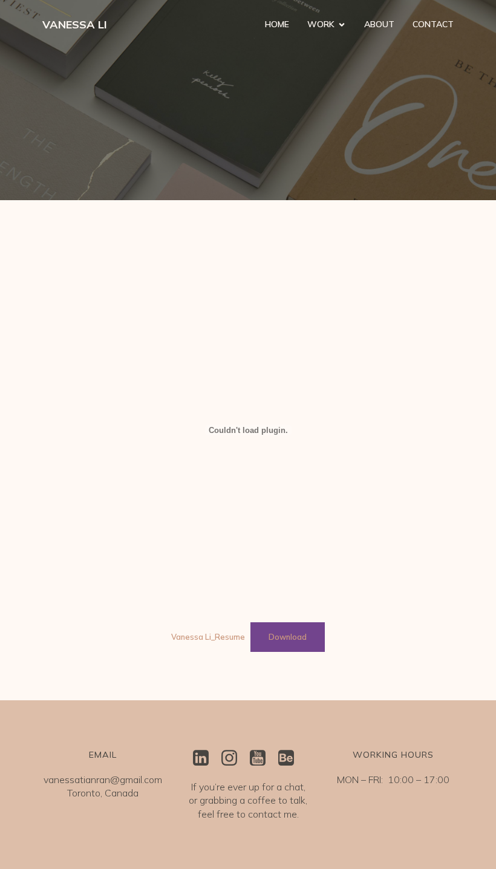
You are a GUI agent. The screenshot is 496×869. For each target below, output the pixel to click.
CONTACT (433, 24)
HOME (277, 24)
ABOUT (379, 24)
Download (288, 637)
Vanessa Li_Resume (208, 637)
